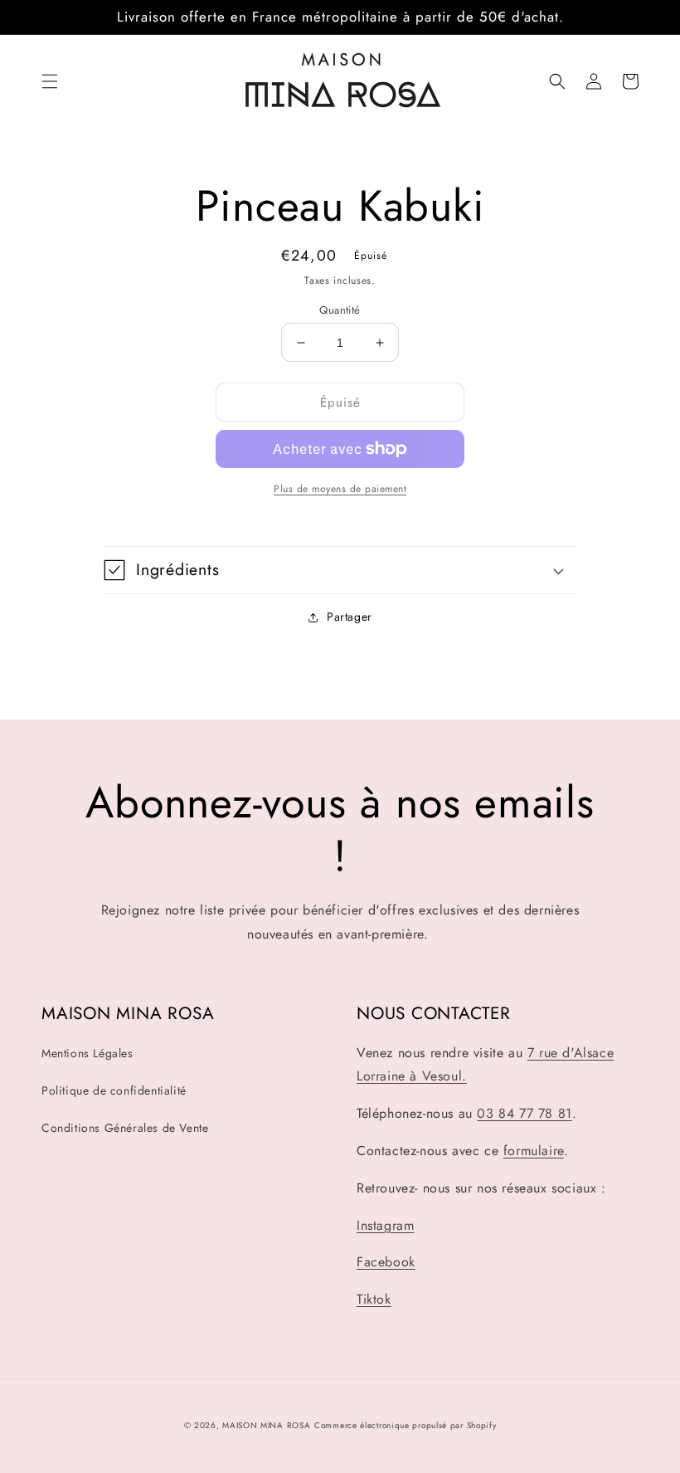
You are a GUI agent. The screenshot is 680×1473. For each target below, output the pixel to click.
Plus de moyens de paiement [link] (340, 488)
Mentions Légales (87, 1053)
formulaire (533, 1150)
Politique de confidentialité (114, 1090)
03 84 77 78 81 (524, 1113)
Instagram (385, 1225)
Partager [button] (349, 616)
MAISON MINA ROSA (266, 1425)
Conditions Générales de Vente (124, 1127)
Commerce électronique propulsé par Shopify (405, 1425)
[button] (50, 81)
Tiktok (374, 1299)
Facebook (386, 1261)
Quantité (339, 310)
